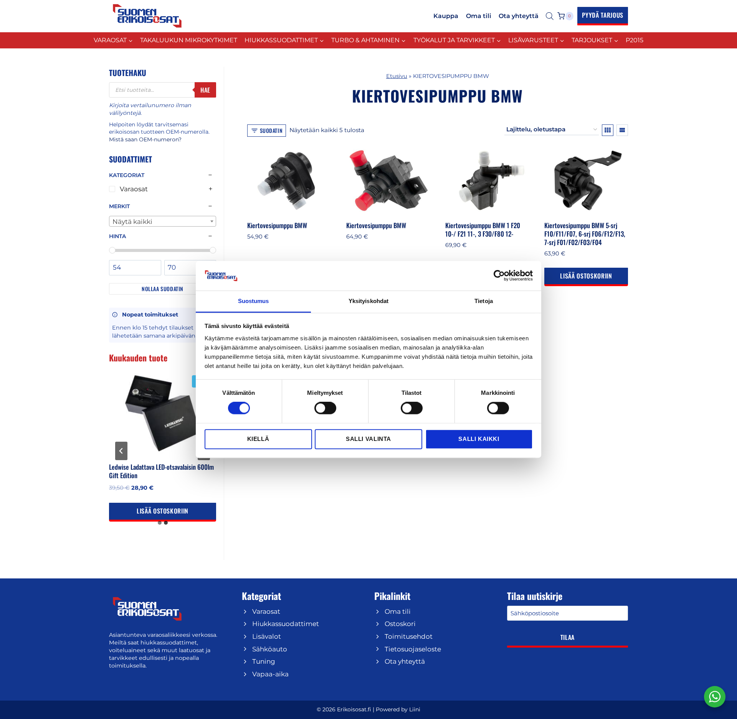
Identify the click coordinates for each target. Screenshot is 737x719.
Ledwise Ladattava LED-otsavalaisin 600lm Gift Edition (161, 471)
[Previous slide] (121, 451)
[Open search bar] (550, 16)
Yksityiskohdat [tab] (368, 301)
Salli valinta (368, 439)
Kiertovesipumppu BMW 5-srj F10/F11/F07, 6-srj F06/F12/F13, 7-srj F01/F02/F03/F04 (584, 233)
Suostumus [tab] (253, 301)
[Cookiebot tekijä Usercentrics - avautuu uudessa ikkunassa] (499, 276)
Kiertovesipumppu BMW (277, 225)
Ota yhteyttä (519, 16)
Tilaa (567, 637)
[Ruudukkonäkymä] (607, 130)
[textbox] (162, 221)
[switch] (325, 408)
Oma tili (478, 16)
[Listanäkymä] (622, 130)
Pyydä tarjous (602, 15)
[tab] (160, 523)
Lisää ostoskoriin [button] (586, 275)
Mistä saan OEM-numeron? (145, 139)
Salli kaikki (478, 439)
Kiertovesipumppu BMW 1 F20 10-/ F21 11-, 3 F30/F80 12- (482, 229)
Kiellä (258, 439)
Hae (205, 89)
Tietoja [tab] (483, 301)
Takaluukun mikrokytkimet (188, 40)
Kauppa (445, 16)
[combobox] (162, 221)
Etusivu (396, 76)
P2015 (634, 40)
